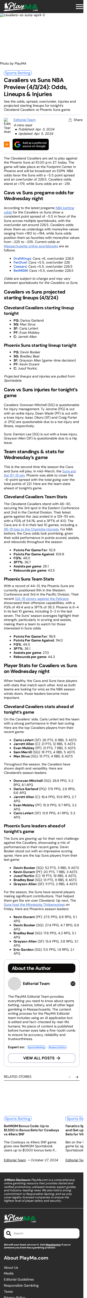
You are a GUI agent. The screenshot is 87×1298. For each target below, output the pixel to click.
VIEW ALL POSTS (39, 1058)
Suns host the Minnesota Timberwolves (34, 904)
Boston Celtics (57, 1047)
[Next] (77, 1077)
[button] (79, 7)
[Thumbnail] (32, 1099)
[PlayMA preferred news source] (31, 144)
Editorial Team (25, 120)
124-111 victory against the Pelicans (42, 598)
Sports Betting (17, 72)
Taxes (8, 1292)
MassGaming (53, 1244)
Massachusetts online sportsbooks (31, 246)
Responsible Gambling (21, 1285)
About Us (11, 1268)
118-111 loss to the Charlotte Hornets (31, 529)
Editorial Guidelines (19, 1279)
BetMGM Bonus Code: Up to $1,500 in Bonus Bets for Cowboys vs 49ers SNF (31, 1130)
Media (9, 1273)
